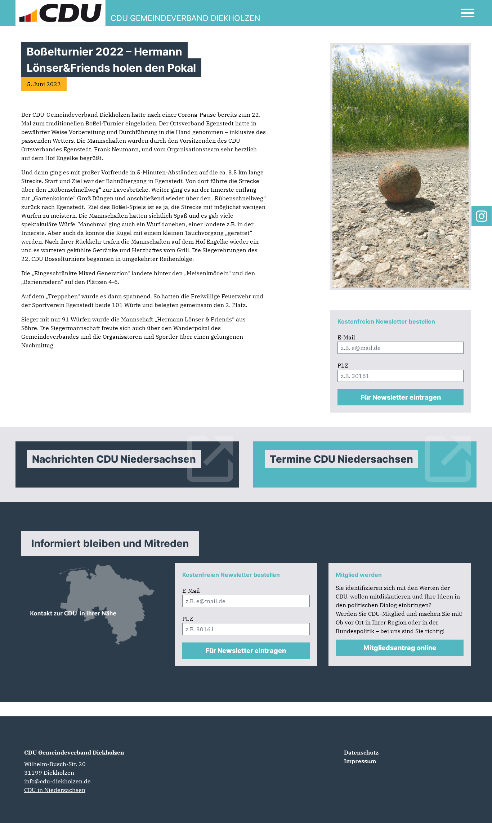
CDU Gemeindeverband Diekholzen (74, 752)
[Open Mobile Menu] (468, 13)
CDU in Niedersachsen (54, 789)
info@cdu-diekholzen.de (57, 781)
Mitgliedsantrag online (399, 647)
